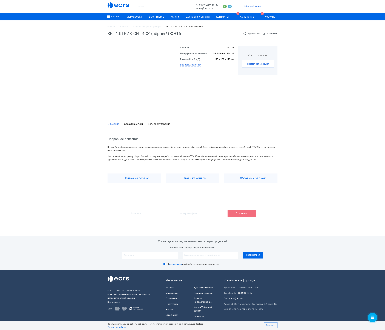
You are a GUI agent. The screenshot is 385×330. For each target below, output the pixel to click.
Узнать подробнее (117, 327)
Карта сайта (114, 302)
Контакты (222, 16)
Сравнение (245, 15)
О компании (171, 298)
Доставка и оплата (197, 16)
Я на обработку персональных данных (193, 264)
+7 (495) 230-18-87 (207, 4)
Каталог (115, 16)
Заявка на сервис (136, 178)
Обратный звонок (253, 6)
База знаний (172, 315)
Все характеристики (190, 64)
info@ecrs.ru (237, 298)
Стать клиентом (194, 178)
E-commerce (156, 16)
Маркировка (134, 16)
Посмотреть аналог (258, 63)
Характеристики (133, 124)
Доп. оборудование (159, 124)
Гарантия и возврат (204, 293)
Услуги (175, 16)
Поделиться (253, 33)
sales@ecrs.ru (204, 8)
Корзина (268, 15)
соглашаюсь (175, 264)
